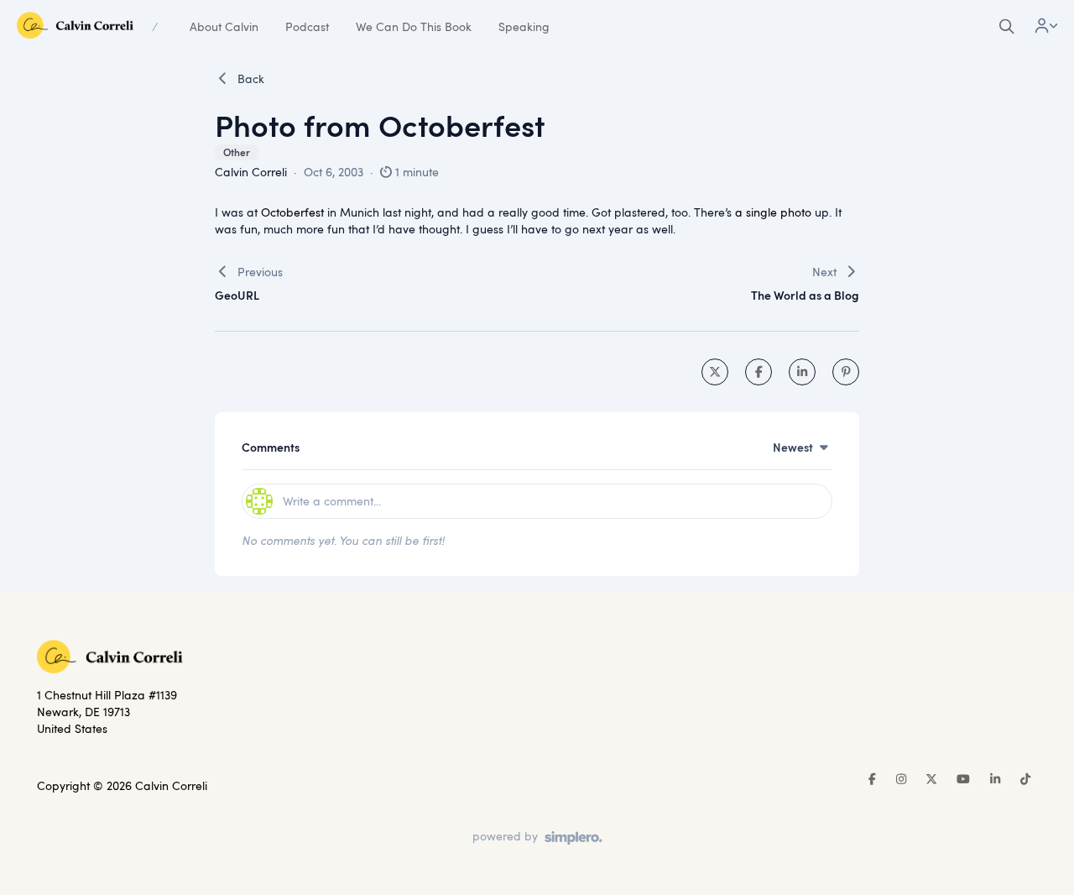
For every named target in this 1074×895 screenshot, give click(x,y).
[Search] (1007, 27)
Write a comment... (332, 501)
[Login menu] (1046, 26)
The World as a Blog (805, 295)
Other (236, 152)
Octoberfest (292, 212)
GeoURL (237, 295)
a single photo (773, 212)
